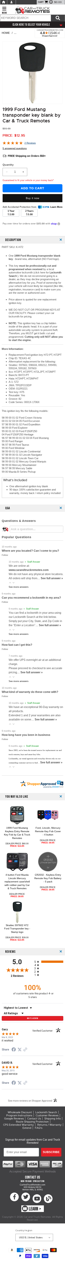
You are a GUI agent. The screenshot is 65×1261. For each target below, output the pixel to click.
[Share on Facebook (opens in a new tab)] (14, 1050)
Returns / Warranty (49, 1124)
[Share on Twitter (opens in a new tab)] (20, 1049)
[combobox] (25, 18)
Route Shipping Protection (32, 1121)
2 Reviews (30, 143)
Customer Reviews (47, 1115)
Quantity (8, 164)
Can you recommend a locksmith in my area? (31, 597)
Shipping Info (52, 1118)
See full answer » (52, 578)
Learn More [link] (56, 207)
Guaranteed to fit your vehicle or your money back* (28, 180)
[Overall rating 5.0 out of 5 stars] (13, 143)
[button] (10, 583)
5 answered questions (15, 148)
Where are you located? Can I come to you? (30, 550)
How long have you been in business (26, 734)
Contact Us (34, 1118)
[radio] (48, 962)
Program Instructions (19, 1115)
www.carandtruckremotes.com (29, 569)
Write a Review (32, 1018)
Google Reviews (14, 1118)
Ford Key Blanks (26, 32)
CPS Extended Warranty (18, 1124)
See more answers (18, 587)
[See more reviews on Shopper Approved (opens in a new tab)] (25, 1049)
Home (6, 32)
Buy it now (32, 198)
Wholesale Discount (20, 1112)
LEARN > (35, 1209)
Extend (27, 1127)
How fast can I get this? (17, 644)
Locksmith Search (46, 1112)
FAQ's (38, 1127)
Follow (5, 555)
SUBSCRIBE (51, 1152)
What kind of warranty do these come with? (30, 691)
